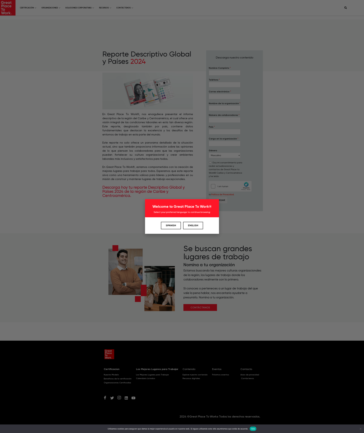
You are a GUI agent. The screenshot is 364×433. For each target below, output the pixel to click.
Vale (253, 428)
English (193, 225)
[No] (360, 428)
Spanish (171, 225)
